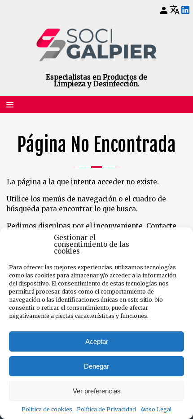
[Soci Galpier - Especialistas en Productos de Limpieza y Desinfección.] (96, 45)
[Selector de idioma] (174, 9)
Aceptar (96, 341)
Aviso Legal (155, 409)
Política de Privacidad (106, 409)
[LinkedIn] (185, 10)
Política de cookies (47, 409)
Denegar (96, 366)
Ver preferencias (97, 391)
